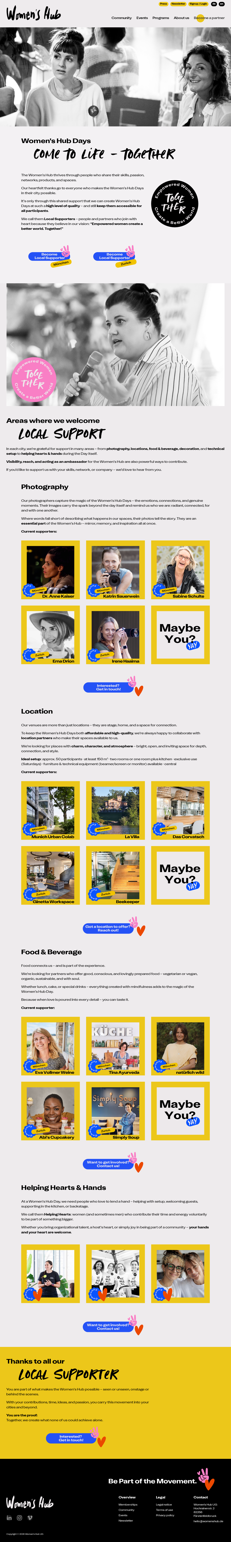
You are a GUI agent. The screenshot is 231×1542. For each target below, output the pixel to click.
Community (127, 1510)
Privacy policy (165, 1515)
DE (214, 4)
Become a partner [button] (209, 18)
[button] (12, 344)
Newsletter (178, 4)
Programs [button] (161, 18)
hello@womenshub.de (208, 1521)
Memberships (128, 1505)
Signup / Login (198, 4)
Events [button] (142, 18)
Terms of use (164, 1510)
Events (123, 1515)
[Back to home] (33, 13)
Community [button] (122, 18)
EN (221, 4)
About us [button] (181, 18)
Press (163, 4)
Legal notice (164, 1505)
